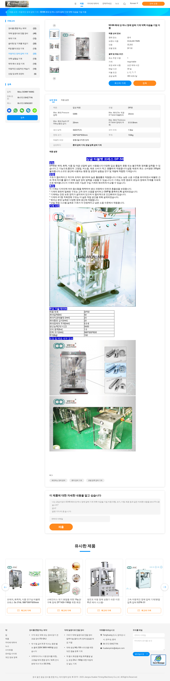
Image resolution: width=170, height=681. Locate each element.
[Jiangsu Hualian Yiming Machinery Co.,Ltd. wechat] (22, 110)
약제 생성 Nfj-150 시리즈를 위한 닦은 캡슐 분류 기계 (79, 649)
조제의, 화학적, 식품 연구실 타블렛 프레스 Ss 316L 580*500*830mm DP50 (23, 602)
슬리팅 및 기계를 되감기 (22, 43)
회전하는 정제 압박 (58, 480)
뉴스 (7, 646)
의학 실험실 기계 (22, 59)
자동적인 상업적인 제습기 (22, 69)
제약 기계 (22, 38)
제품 (7, 639)
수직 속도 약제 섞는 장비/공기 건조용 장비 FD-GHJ (44, 637)
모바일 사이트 (11, 654)
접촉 (22, 117)
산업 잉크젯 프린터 (22, 74)
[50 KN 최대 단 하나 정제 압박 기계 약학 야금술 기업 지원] (83, 46)
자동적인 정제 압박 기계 (22, 54)
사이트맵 (9, 650)
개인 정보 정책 (11, 657)
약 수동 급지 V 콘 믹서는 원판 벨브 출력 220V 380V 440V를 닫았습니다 (44, 647)
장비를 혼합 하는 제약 (22, 28)
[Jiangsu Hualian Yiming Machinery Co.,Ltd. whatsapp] (15, 110)
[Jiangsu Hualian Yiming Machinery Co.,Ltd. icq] (35, 110)
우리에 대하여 (11, 642)
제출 (61, 527)
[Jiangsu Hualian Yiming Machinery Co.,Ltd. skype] (28, 110)
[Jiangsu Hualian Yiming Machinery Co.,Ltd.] (17, 4)
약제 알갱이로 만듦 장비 (22, 33)
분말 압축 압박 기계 (95, 480)
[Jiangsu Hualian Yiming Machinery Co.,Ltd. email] (9, 110)
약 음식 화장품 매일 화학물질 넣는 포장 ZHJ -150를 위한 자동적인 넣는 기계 (79, 660)
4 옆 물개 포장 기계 (22, 48)
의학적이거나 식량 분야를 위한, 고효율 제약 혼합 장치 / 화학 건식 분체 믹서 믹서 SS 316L (45, 660)
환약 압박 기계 (77, 480)
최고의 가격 (120, 83)
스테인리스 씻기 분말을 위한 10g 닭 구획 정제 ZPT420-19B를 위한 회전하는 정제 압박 (64, 602)
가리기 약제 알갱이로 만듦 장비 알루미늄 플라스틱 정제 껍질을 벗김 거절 (80, 639)
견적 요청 (153, 4)
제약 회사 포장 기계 (22, 64)
